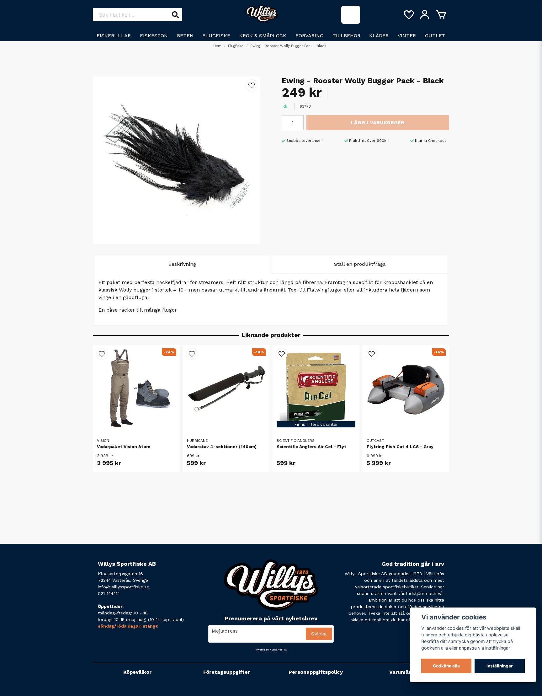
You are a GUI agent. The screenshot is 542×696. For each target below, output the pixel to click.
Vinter (407, 36)
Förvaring (309, 36)
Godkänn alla (446, 665)
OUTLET (435, 36)
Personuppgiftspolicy (316, 672)
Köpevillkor (137, 672)
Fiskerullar (114, 36)
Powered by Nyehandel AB (271, 649)
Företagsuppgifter (226, 672)
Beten (185, 36)
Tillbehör (346, 36)
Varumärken (404, 672)
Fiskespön (154, 36)
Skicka (319, 634)
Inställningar (499, 665)
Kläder (379, 36)
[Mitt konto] (425, 14)
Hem (217, 46)
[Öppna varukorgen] (441, 14)
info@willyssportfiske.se (123, 586)
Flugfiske (216, 36)
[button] (251, 85)
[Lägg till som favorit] (408, 14)
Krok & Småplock (262, 36)
